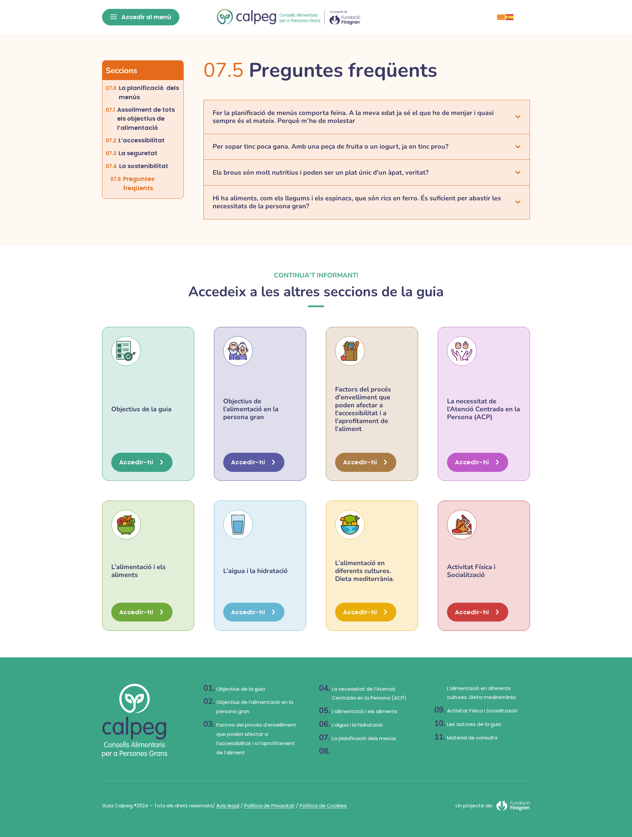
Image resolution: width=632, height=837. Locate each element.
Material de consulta (472, 737)
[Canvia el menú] (140, 17)
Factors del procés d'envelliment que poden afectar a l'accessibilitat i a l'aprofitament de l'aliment (363, 409)
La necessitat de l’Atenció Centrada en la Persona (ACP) (483, 409)
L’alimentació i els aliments (138, 571)
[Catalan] (501, 16)
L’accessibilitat (141, 140)
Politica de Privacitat (269, 805)
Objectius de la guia (141, 409)
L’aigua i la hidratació (255, 570)
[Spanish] (510, 16)
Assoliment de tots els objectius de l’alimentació (147, 118)
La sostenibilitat (143, 166)
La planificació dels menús (149, 92)
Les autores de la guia (474, 724)
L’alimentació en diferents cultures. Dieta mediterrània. (364, 571)
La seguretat (137, 153)
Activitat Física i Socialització (471, 571)
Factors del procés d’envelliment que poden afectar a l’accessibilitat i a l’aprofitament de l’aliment (256, 738)
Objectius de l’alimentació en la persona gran (250, 409)
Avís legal (227, 805)
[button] (367, 116)
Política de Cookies (323, 805)
